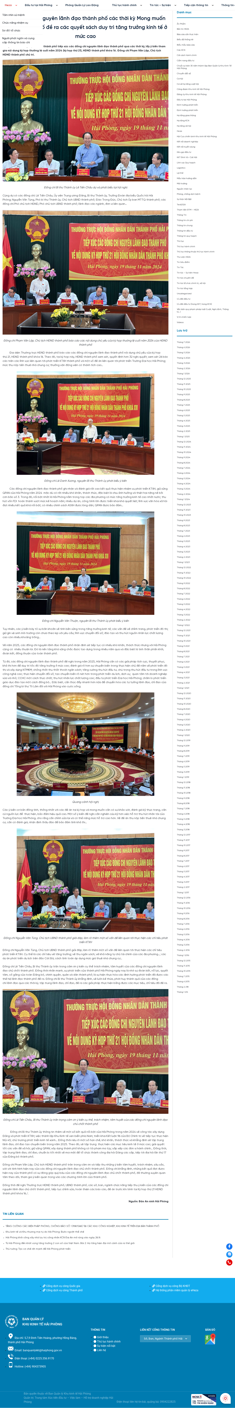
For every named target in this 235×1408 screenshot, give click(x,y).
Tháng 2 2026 (183, 368)
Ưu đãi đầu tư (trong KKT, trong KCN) (194, 304)
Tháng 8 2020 (183, 709)
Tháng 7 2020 (183, 714)
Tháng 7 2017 (183, 861)
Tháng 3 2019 (183, 772)
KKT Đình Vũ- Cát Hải (187, 157)
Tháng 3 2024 (183, 489)
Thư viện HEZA (184, 257)
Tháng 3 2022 (183, 615)
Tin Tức (180, 267)
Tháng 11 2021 (183, 635)
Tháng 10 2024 (184, 452)
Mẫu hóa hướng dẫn (187, 178)
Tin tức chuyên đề (185, 278)
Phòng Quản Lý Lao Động (82, 5)
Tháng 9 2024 (183, 457)
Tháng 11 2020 (183, 698)
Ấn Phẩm (181, 24)
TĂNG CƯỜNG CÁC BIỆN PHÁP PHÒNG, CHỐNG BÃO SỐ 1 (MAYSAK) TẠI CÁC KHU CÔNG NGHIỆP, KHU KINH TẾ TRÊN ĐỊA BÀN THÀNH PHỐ (83, 1226)
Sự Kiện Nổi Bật (184, 199)
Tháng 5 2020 (183, 725)
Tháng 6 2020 (183, 719)
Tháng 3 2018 (183, 830)
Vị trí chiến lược (184, 317)
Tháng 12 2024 (184, 442)
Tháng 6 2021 (183, 662)
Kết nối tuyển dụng (186, 147)
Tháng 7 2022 (183, 594)
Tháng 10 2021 (183, 641)
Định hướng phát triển (187, 105)
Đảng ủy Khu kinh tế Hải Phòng (192, 94)
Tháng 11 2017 (183, 840)
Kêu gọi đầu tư (184, 152)
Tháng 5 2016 (183, 934)
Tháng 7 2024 (183, 468)
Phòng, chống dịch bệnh (188, 194)
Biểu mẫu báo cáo (186, 45)
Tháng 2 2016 (183, 950)
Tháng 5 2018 (183, 819)
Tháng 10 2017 (183, 845)
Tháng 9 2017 (183, 850)
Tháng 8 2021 (183, 651)
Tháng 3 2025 (183, 426)
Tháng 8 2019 (183, 751)
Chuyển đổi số (184, 73)
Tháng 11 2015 (183, 966)
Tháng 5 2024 (183, 478)
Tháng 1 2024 (183, 499)
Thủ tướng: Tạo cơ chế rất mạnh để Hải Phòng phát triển (38, 1249)
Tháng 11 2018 (183, 788)
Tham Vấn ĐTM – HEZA (188, 210)
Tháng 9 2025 (183, 394)
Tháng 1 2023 (183, 562)
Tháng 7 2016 (183, 924)
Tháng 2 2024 (183, 494)
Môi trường (182, 183)
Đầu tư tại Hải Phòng (38, 5)
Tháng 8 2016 (183, 919)
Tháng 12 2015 (183, 961)
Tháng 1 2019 (183, 777)
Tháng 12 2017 (183, 835)
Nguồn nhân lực (184, 189)
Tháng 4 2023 (183, 547)
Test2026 (181, 205)
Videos (180, 322)
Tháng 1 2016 (183, 955)
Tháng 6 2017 (183, 866)
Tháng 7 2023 (183, 531)
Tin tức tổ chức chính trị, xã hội (191, 283)
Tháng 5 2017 (183, 871)
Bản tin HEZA (183, 29)
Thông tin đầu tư (185, 231)
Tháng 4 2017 (183, 877)
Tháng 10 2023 (184, 515)
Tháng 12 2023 (184, 505)
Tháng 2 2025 (183, 431)
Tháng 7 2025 (183, 405)
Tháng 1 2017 (183, 892)
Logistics (181, 168)
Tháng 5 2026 (183, 352)
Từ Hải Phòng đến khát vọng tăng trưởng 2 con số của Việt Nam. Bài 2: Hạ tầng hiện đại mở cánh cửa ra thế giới (70, 1243)
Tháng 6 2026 (183, 347)
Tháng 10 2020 (184, 704)
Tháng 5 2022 (183, 604)
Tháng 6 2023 (183, 536)
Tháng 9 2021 (183, 646)
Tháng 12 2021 (183, 630)
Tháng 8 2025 (183, 400)
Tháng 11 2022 (183, 573)
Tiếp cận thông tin (196, 5)
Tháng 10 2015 (183, 971)
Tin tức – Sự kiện (160, 5)
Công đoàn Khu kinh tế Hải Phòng (193, 89)
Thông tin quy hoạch (187, 236)
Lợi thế (180, 173)
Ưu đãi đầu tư (183, 299)
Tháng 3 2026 (183, 363)
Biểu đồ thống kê (185, 39)
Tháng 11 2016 (183, 903)
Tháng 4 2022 (183, 609)
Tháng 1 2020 (183, 735)
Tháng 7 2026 (183, 342)
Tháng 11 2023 (183, 510)
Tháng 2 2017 (183, 887)
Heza (8, 5)
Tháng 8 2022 (183, 588)
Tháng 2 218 (182, 987)
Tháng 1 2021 (183, 688)
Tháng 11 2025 (183, 384)
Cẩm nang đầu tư (185, 61)
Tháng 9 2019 (183, 746)
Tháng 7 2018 (183, 808)
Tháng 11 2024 (183, 447)
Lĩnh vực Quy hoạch (186, 163)
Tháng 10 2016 (183, 908)
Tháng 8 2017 (183, 856)
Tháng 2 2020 (183, 730)
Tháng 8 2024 (183, 463)
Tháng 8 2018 (183, 803)
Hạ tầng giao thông (186, 115)
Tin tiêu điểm (183, 262)
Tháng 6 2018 (183, 814)
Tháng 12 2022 (184, 567)
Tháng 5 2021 (183, 667)
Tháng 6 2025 (183, 410)
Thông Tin (181, 215)
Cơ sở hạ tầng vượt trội (188, 84)
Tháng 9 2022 (183, 583)
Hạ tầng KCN (183, 121)
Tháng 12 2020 (184, 693)
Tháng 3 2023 (183, 552)
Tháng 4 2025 (183, 421)
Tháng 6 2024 (183, 473)
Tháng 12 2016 (183, 898)
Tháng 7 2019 (183, 756)
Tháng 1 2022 (183, 625)
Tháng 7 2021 (183, 657)
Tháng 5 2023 (183, 541)
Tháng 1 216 (182, 992)
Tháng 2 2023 (183, 557)
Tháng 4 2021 (183, 672)
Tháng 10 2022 (184, 578)
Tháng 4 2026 (183, 358)
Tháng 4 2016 (183, 940)
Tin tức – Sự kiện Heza (187, 273)
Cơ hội (180, 79)
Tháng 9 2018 (183, 798)
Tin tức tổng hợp (185, 288)
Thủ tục (180, 241)
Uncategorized (184, 293)
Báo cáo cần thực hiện (187, 34)
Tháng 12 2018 (183, 782)
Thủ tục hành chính (124, 5)
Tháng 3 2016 (183, 945)
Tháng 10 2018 (183, 793)
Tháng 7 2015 (183, 976)
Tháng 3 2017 (183, 882)
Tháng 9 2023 (183, 520)
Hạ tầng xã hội (184, 126)
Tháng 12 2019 (183, 740)
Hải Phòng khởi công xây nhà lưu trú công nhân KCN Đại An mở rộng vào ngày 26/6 (53, 1237)
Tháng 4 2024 (183, 484)
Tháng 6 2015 (183, 981)
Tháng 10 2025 (184, 389)
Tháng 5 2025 (183, 415)
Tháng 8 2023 (183, 525)
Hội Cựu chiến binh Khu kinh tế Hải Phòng (197, 136)
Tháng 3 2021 (183, 678)
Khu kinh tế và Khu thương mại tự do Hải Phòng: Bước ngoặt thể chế (45, 1232)
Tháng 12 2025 (184, 379)
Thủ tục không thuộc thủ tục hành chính (196, 252)
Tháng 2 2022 (183, 620)
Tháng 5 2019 (183, 767)
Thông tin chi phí (185, 220)
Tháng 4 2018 (183, 824)
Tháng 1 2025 (183, 436)
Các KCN (181, 50)
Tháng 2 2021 (183, 683)
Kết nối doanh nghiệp (187, 142)
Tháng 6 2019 (183, 761)
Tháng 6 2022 (183, 599)
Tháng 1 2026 (183, 374)
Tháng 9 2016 (183, 913)
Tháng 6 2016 (183, 929)
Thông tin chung (185, 225)
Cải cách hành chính (187, 55)
